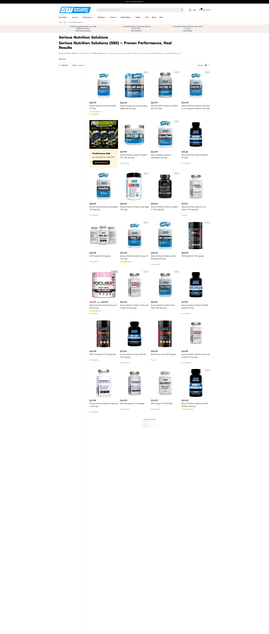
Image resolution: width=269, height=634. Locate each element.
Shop (65, 22)
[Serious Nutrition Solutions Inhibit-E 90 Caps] (103, 85)
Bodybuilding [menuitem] (125, 17)
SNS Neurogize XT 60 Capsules (132, 403)
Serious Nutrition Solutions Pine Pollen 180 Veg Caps (163, 306)
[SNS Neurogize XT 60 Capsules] (134, 383)
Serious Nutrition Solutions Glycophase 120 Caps (161, 156)
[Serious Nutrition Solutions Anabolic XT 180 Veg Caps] (165, 186)
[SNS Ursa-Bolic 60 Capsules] (103, 235)
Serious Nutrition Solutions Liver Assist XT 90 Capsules (194, 208)
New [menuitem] (147, 17)
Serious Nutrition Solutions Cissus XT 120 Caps (134, 257)
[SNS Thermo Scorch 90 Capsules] (165, 334)
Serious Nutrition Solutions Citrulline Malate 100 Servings (133, 107)
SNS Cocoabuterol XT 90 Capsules (102, 354)
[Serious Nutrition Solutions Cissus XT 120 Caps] (134, 235)
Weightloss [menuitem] (101, 17)
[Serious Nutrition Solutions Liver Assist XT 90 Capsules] (196, 186)
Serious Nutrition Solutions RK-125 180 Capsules (133, 355)
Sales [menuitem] (161, 17)
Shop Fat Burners (187, 31)
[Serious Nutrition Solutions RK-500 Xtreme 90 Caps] (196, 284)
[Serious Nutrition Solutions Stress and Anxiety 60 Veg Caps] (196, 334)
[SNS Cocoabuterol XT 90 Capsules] (103, 334)
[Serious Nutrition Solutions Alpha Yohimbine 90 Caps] (165, 235)
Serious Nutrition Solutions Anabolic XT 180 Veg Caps (164, 208)
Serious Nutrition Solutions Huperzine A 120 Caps (103, 405)
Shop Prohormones (136, 31)
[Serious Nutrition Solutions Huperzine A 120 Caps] (103, 383)
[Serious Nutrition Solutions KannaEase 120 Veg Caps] (103, 186)
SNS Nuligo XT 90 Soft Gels (162, 403)
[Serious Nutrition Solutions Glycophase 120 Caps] (165, 134)
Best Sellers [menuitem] (63, 17)
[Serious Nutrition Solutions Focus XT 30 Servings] (103, 284)
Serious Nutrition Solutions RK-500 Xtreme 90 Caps (195, 306)
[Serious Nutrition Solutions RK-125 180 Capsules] (134, 334)
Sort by (74, 65)
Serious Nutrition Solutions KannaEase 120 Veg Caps (103, 208)
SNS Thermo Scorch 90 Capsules (163, 354)
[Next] (159, 426)
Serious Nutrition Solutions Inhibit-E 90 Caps (102, 107)
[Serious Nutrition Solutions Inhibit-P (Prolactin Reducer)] (196, 383)
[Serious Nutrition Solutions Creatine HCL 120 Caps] (165, 85)
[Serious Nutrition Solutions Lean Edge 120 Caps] (134, 186)
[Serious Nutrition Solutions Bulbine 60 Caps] (196, 134)
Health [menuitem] (137, 17)
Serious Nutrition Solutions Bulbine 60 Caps (195, 156)
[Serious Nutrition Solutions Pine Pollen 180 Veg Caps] (165, 284)
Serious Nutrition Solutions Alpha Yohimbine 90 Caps (163, 257)
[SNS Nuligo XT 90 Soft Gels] (165, 383)
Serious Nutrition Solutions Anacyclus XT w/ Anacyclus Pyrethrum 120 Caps (196, 107)
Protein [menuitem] (113, 17)
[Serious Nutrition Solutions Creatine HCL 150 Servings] (134, 134)
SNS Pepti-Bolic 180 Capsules (193, 256)
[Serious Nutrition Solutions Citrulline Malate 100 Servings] (134, 85)
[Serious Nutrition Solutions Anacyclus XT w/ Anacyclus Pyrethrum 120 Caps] (196, 85)
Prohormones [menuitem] (87, 17)
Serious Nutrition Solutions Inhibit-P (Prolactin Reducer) (195, 405)
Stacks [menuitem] (154, 17)
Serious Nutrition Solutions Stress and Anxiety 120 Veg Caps (134, 306)
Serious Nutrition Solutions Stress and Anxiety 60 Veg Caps (196, 355)
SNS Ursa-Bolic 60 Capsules (100, 256)
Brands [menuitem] (74, 17)
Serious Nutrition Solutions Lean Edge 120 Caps (134, 208)
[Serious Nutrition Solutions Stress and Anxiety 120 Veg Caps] (134, 284)
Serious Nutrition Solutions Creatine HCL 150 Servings (133, 156)
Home (60, 22)
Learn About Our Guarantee (83, 31)
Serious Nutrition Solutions (75, 22)
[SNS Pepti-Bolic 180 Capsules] (196, 235)
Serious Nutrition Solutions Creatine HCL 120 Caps (164, 107)
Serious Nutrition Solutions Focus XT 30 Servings (103, 306)
